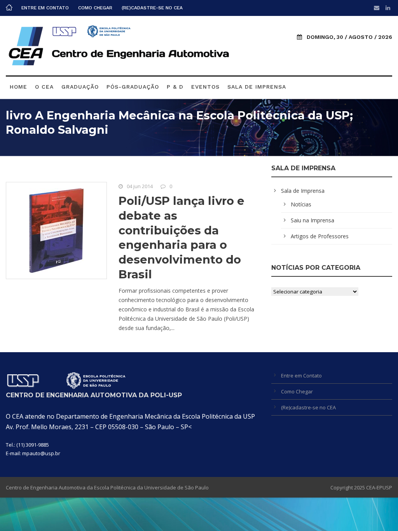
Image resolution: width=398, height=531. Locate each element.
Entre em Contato (45, 7)
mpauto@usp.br (41, 453)
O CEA (44, 87)
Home (18, 87)
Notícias (301, 204)
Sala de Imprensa (256, 87)
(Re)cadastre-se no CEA (152, 7)
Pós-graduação (132, 87)
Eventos (205, 87)
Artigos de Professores (320, 236)
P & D (175, 87)
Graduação (80, 87)
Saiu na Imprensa (312, 220)
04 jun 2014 (140, 186)
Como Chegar (95, 7)
